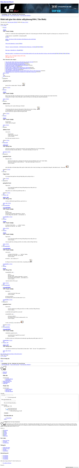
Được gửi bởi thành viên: (6, 399)
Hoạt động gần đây (9, 391)
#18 (3, 325)
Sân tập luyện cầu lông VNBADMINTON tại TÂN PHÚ (16, 65)
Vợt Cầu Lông (6, 442)
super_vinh (6, 197)
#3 (3, 100)
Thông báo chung (6, 447)
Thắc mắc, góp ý (6, 448)
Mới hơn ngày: (4, 404)
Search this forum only (12, 409)
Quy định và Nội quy (7, 463)
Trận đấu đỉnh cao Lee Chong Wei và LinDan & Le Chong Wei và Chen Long (20, 71)
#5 (3, 126)
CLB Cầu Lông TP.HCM (12, 22)
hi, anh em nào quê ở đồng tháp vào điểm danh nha (15, 64)
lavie (4, 76)
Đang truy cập (8, 390)
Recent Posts (7, 380)
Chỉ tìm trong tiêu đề (12, 397)
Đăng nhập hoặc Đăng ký (7, 1)
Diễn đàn (5, 373)
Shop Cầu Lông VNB (7, 381)
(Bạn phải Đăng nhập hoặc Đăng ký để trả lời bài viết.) (11, 353)
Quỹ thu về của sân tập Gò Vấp (11, 66)
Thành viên (5, 383)
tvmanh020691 (7, 207)
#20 (3, 351)
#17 (3, 300)
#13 (3, 229)
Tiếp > (5, 25)
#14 (3, 245)
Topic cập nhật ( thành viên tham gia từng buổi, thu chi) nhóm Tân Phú (19, 61)
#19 (3, 341)
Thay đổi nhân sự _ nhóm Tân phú (12, 69)
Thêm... (5, 419)
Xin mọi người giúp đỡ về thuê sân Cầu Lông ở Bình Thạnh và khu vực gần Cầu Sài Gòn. (23, 70)
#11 (3, 204)
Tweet (1, 360)
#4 (3, 114)
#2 (3, 88)
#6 (3, 141)
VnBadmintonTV (6, 382)
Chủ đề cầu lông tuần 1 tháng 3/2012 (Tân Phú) (14, 63)
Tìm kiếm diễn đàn (9, 378)
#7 (3, 152)
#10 (3, 193)
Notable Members (8, 389)
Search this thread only (12, 408)
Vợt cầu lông (5, 455)
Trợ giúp (4, 449)
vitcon (23, 22)
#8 (3, 170)
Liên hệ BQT (5, 450)
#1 (3, 74)
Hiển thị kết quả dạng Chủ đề (16, 410)
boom (4, 268)
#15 (3, 265)
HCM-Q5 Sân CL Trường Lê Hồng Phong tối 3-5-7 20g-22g (17, 67)
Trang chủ (5, 371)
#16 (3, 284)
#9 (3, 179)
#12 (3, 217)
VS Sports (5, 441)
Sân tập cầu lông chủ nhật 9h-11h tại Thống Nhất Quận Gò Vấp (17, 68)
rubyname (5, 145)
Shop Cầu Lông (6, 440)
